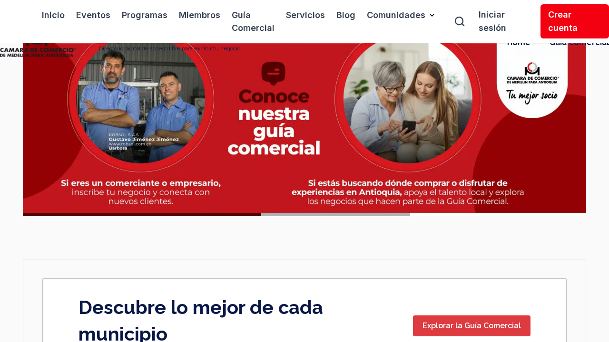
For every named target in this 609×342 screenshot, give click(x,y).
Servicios (305, 15)
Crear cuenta (563, 21)
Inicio (53, 15)
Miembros (199, 15)
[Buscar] (459, 21)
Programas (144, 15)
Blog (345, 15)
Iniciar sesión (492, 21)
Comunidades (396, 15)
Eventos (93, 15)
